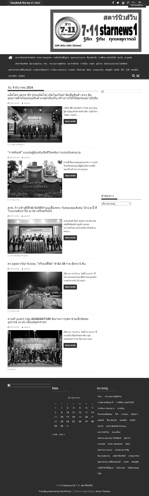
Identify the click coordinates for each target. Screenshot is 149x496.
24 (67, 421)
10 (67, 412)
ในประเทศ (81, 70)
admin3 (27, 103)
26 (80, 421)
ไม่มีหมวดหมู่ (133, 467)
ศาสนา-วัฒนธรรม (44, 58)
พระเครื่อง (12, 76)
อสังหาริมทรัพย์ (21, 64)
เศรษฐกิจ (108, 70)
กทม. (45, 64)
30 (62, 425)
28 (92, 421)
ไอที (128, 70)
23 (62, 421)
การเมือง (84, 64)
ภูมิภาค (99, 64)
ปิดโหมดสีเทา (137, 5)
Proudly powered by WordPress (55, 491)
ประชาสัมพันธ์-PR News (25, 58)
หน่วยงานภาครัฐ (122, 450)
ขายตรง (71, 70)
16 (62, 416)
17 (67, 416)
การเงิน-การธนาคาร (58, 70)
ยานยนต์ (128, 58)
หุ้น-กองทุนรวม (35, 64)
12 (80, 412)
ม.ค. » (62, 434)
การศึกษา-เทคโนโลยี (107, 58)
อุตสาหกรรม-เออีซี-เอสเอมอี (19, 70)
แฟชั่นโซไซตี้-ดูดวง (61, 58)
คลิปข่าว (134, 414)
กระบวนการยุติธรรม (57, 64)
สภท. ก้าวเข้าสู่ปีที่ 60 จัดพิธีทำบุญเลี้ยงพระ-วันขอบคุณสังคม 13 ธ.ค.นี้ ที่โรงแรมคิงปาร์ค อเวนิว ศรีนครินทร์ (52, 209)
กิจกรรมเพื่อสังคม (105, 414)
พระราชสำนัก (73, 64)
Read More (70, 121)
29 (55, 425)
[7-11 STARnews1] (10, 57)
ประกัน (120, 58)
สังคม (89, 70)
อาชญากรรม (98, 70)
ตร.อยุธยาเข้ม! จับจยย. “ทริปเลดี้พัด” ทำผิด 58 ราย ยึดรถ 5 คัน (47, 263)
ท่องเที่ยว (135, 70)
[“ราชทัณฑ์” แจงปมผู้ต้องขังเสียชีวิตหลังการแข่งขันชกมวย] (35, 162)
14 (92, 412)
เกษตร (91, 64)
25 (73, 421)
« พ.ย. (55, 434)
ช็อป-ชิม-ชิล (92, 58)
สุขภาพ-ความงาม (78, 58)
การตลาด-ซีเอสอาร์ (41, 70)
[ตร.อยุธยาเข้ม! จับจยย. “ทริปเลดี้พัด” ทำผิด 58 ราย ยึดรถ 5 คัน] (35, 273)
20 (86, 416)
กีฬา (122, 70)
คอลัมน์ (21, 76)
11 (73, 412)
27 (86, 421)
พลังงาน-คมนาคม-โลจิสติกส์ (115, 64)
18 (73, 416)
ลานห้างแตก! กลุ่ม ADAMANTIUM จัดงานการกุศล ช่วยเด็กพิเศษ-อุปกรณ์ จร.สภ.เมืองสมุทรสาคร (48, 320)
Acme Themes (103, 491)
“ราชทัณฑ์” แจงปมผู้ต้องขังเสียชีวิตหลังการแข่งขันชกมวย (44, 152)
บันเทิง (116, 70)
